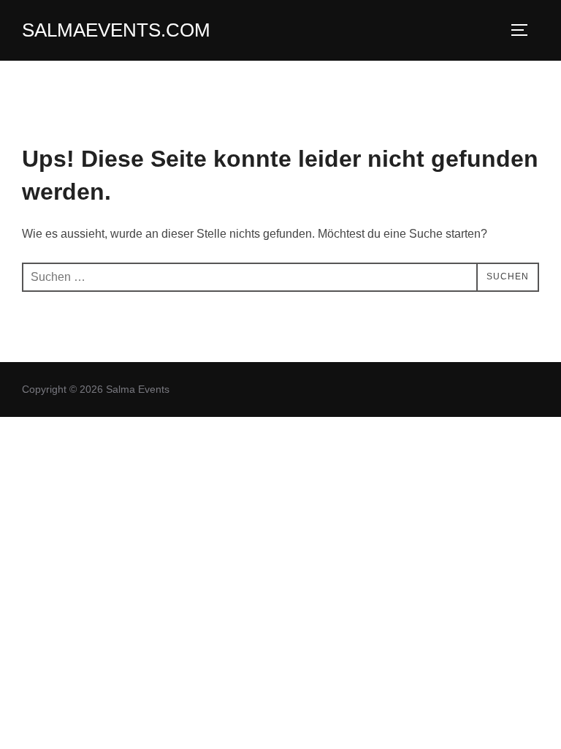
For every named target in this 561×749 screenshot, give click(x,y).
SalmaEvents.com (116, 30)
